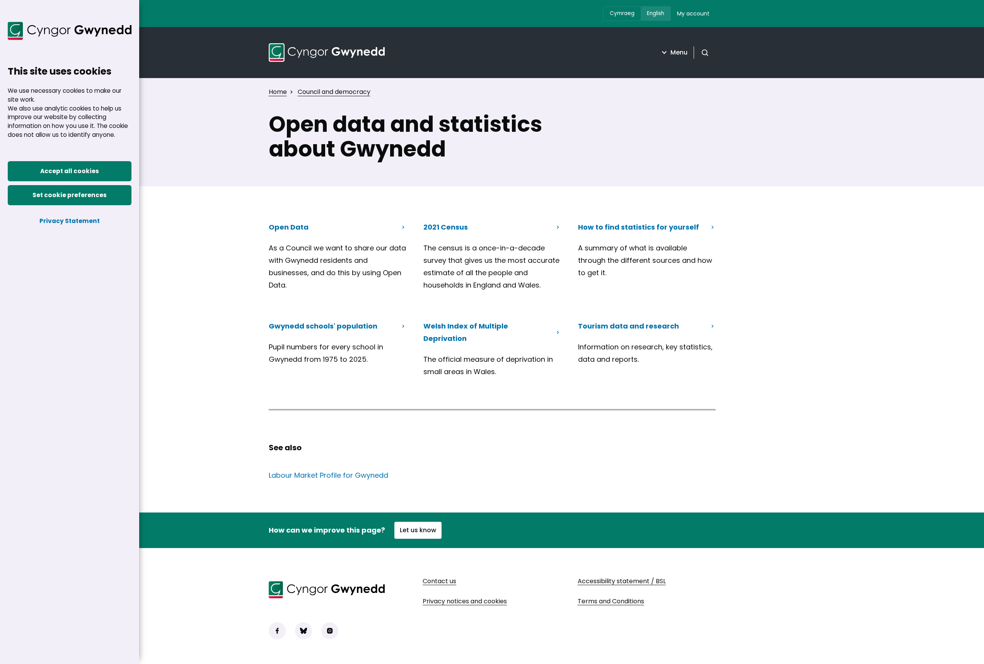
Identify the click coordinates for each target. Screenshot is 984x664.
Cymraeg (622, 13)
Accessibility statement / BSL (622, 581)
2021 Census (445, 227)
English (655, 13)
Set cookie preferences (69, 195)
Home (278, 91)
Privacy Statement (69, 221)
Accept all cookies (69, 171)
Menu (678, 52)
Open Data (289, 227)
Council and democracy (334, 91)
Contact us (439, 581)
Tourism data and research (628, 328)
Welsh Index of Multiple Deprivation (465, 332)
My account (693, 13)
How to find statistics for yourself (638, 227)
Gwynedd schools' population (323, 326)
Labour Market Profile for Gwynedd (328, 475)
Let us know (418, 530)
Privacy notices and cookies (465, 601)
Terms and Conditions (611, 601)
